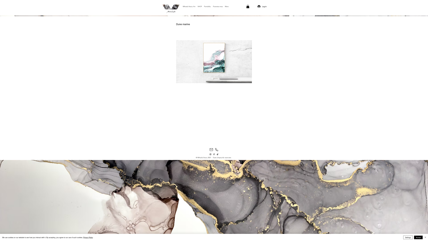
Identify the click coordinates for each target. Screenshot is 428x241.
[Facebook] (214, 154)
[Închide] (425, 237)
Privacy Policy (88, 237)
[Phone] (217, 150)
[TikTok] (217, 154)
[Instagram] (210, 154)
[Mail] (211, 150)
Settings (408, 237)
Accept (418, 237)
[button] (247, 6)
